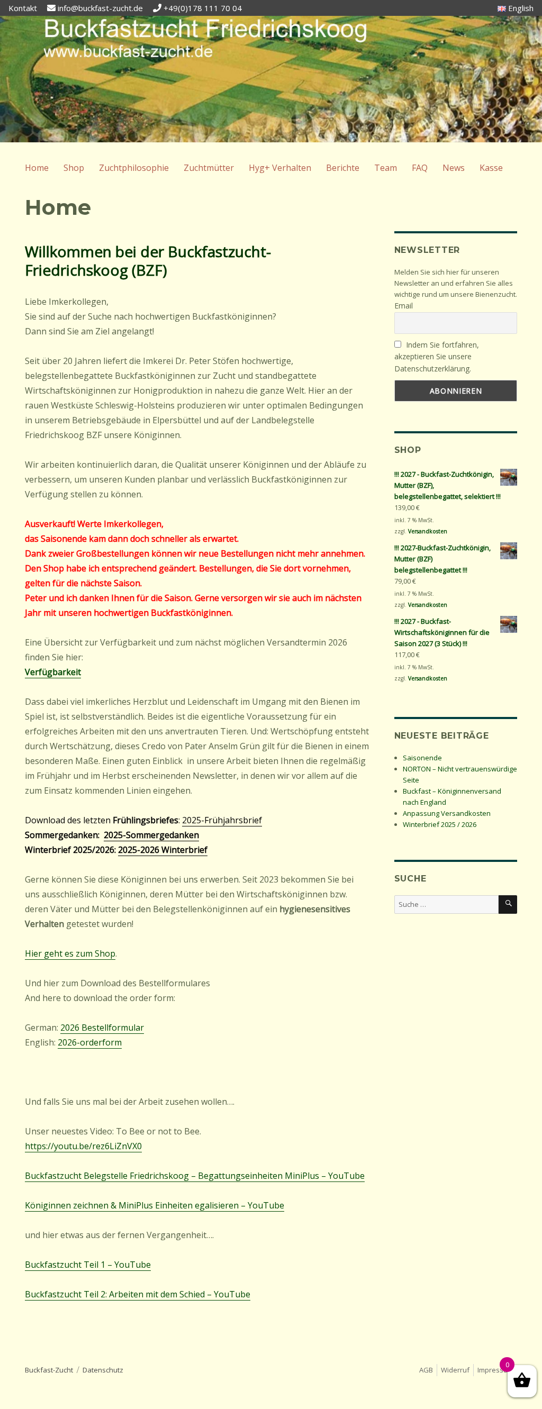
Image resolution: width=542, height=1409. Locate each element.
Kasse (491, 168)
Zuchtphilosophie (134, 168)
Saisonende (422, 757)
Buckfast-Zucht (49, 1370)
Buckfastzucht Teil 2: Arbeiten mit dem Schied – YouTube (137, 1294)
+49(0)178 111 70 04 (203, 8)
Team (385, 168)
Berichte (342, 168)
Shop (74, 168)
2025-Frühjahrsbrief (222, 820)
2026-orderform (90, 1042)
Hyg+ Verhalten (280, 168)
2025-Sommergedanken (151, 835)
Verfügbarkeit (53, 672)
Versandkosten (427, 531)
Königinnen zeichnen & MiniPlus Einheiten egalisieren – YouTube (154, 1205)
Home (37, 168)
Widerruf (455, 1370)
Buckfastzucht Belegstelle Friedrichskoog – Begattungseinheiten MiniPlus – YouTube (195, 1175)
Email (403, 306)
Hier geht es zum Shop (70, 953)
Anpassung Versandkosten (447, 813)
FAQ (420, 168)
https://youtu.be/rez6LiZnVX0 (83, 1146)
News (453, 168)
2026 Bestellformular (102, 1027)
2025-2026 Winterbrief (162, 850)
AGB (426, 1370)
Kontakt (22, 8)
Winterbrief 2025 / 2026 (439, 824)
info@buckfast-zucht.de (100, 8)
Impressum (495, 1370)
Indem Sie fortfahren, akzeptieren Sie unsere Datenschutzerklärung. (437, 357)
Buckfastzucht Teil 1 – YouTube (88, 1264)
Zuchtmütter (209, 168)
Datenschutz (103, 1370)
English (520, 8)
